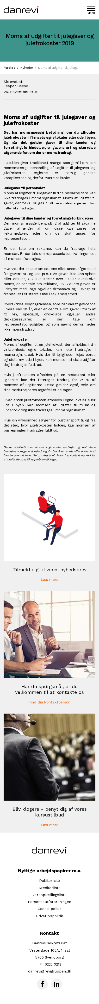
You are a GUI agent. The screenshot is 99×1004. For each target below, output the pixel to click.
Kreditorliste (50, 888)
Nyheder (26, 67)
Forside (9, 67)
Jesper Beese (16, 86)
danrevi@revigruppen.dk (49, 971)
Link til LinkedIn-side (56, 984)
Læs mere (49, 580)
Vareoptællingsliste (49, 895)
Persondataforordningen (49, 902)
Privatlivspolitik (49, 916)
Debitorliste (49, 880)
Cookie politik (50, 909)
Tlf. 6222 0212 (49, 964)
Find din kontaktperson (49, 702)
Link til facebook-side (42, 984)
